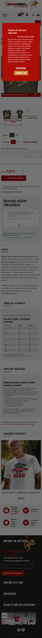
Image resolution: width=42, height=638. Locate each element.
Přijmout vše (21, 73)
